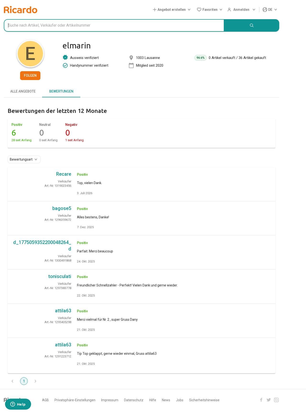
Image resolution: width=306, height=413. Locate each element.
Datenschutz (133, 400)
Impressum (109, 400)
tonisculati (59, 276)
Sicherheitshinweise (204, 400)
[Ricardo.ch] (20, 9)
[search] (251, 25)
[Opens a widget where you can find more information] (18, 405)
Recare (63, 174)
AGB (45, 400)
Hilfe (152, 400)
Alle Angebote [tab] (23, 91)
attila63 (63, 311)
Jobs (179, 400)
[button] (173, 10)
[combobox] (114, 25)
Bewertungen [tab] (61, 91)
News (166, 400)
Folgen (30, 75)
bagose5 (61, 208)
